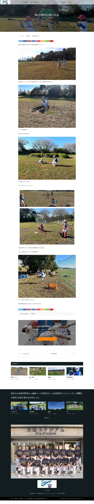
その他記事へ (78, 392)
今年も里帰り (69, 411)
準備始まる (50, 411)
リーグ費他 (63, 2)
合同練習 (31, 411)
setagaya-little (25, 313)
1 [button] (45, 417)
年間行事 (69, 2)
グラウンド (49, 2)
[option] (48, 408)
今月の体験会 (24, 2)
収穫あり (50, 377)
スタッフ (56, 2)
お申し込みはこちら (47, 338)
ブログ (42, 2)
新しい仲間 (31, 377)
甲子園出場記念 (70, 377)
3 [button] (48, 417)
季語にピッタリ (14, 377)
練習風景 (50, 17)
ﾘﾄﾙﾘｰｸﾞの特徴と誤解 (34, 2)
